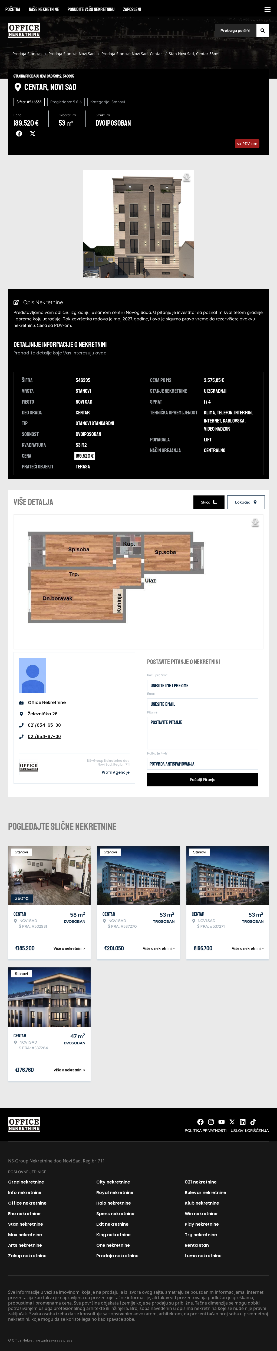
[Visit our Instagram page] (211, 1122)
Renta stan (197, 1245)
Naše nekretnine (44, 9)
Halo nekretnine (113, 1203)
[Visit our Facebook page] (200, 1122)
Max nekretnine (25, 1235)
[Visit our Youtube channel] (221, 1122)
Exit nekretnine (112, 1224)
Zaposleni (132, 9)
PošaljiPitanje (202, 779)
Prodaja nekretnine (117, 1256)
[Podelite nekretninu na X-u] (34, 133)
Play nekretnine (202, 1224)
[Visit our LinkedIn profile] (242, 1122)
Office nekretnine (27, 1203)
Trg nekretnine (201, 1235)
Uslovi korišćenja (250, 1130)
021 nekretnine (201, 1182)
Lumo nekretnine (203, 1256)
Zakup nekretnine (27, 1256)
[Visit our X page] (232, 1122)
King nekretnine (113, 1235)
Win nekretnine (201, 1214)
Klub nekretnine (202, 1203)
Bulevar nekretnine (205, 1192)
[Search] (262, 30)
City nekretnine (113, 1182)
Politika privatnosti (205, 1130)
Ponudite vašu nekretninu (91, 9)
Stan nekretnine (25, 1224)
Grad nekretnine (26, 1182)
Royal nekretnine (114, 1192)
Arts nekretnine (25, 1245)
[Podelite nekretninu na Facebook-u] (20, 133)
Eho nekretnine (24, 1214)
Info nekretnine (24, 1192)
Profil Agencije (116, 772)
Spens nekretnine (115, 1214)
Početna (12, 9)
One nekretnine (113, 1245)
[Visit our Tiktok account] (253, 1122)
